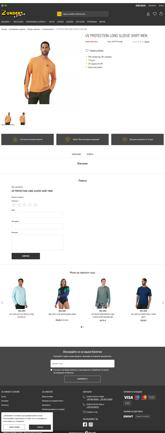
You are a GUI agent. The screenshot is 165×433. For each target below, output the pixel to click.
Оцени (147, 41)
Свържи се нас (92, 412)
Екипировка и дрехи (35, 21)
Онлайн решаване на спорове (53, 409)
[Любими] (154, 13)
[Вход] (148, 13)
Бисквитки (46, 405)
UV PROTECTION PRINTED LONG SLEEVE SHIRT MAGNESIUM (102, 315)
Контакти (152, 5)
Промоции (92, 21)
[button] (6, 5)
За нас (161, 5)
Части (52, 21)
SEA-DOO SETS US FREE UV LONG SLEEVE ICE (21, 315)
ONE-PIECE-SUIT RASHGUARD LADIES (62, 314)
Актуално (80, 21)
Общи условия (47, 396)
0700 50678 (141, 5)
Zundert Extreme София (99, 398)
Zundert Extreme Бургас (95, 405)
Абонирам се (82, 379)
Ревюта (90, 154)
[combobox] (82, 13)
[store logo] (13, 14)
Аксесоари (18, 21)
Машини (5, 21)
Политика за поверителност (52, 401)
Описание (76, 154)
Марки (102, 21)
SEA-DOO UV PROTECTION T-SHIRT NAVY (143, 315)
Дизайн (69, 21)
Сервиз (60, 21)
